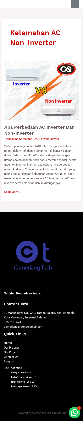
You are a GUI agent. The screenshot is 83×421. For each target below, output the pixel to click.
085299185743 (13, 322)
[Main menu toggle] (75, 4)
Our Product (11, 347)
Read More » (12, 192)
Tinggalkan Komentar (18, 139)
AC (36, 139)
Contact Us (11, 357)
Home (8, 343)
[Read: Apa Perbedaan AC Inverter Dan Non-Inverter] (41, 90)
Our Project (11, 352)
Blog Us (9, 361)
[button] (74, 412)
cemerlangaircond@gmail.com (23, 326)
